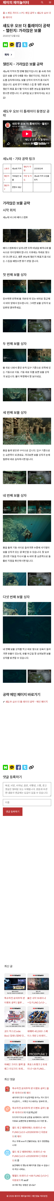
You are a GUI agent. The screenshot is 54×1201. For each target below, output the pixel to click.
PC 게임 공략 (27, 12)
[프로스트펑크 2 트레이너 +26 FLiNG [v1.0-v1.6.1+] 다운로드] (38, 1050)
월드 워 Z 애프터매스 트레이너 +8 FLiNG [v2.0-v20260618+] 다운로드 (30, 1132)
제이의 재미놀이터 (16, 2)
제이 (28, 1092)
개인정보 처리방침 (40, 1196)
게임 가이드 (13, 12)
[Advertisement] (27, 734)
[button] (42, 2)
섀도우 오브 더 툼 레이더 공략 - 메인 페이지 (26, 701)
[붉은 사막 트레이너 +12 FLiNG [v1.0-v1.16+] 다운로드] (38, 984)
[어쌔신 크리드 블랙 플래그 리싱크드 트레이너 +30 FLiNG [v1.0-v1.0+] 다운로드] (15, 1050)
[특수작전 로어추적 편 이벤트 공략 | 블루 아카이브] (15, 984)
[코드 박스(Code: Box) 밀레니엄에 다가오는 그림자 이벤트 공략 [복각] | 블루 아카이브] (15, 1017)
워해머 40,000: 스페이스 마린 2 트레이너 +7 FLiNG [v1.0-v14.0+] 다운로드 (37, 1034)
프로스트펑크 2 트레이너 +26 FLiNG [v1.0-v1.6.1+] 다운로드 (37, 1067)
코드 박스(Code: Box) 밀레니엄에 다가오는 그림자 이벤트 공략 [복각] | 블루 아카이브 (15, 1034)
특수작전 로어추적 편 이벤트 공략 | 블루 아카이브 (14, 1001)
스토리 (6, 168)
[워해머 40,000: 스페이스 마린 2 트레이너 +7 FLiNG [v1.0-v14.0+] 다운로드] (38, 1017)
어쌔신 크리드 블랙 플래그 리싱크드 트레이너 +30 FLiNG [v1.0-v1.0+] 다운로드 (14, 1067)
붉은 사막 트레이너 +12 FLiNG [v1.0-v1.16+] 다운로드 (36, 1001)
